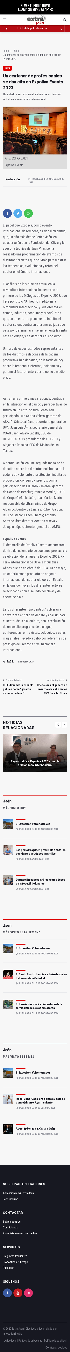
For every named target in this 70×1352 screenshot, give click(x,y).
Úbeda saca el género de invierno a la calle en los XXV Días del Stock (52, 689)
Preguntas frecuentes (15, 1256)
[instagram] (28, 1292)
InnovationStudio (12, 1333)
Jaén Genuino (10, 1199)
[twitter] (17, 213)
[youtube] (17, 1292)
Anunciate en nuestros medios (20, 1233)
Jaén (16, 50)
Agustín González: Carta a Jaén (35, 1128)
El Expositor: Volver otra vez (33, 823)
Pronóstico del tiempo (15, 1262)
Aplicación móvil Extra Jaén (18, 1193)
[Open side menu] (4, 20)
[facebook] (7, 213)
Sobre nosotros (12, 1221)
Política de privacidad (30, 1340)
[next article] (61, 28)
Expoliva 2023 (26, 661)
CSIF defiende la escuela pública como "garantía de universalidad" (18, 689)
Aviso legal (10, 1340)
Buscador (8, 1268)
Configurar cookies (56, 1347)
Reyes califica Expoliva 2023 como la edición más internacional (35, 763)
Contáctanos (10, 1227)
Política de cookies (55, 1340)
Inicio (6, 50)
